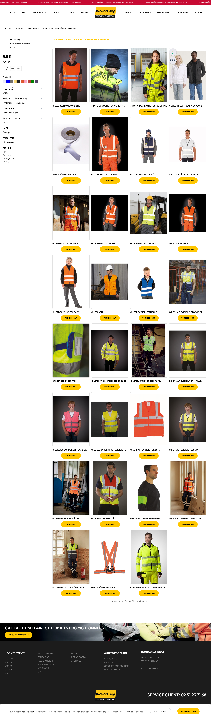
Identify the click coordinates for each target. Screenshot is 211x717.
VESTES (8, 666)
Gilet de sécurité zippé (142, 174)
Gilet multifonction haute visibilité (145, 381)
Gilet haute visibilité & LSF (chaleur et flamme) (144, 450)
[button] (18, 635)
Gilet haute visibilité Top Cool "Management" (185, 312)
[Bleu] (8, 81)
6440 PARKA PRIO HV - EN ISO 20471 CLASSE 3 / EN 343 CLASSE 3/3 (148, 106)
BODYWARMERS (45, 653)
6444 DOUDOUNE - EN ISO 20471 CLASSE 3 (107, 106)
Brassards (15, 40)
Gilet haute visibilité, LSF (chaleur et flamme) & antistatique (65, 518)
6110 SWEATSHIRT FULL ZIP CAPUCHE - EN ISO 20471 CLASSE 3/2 (148, 587)
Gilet (12, 47)
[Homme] (6, 68)
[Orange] (22, 81)
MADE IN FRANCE (46, 664)
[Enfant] (13, 68)
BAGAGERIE (109, 662)
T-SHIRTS (9, 658)
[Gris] (11, 81)
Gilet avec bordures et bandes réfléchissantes (69, 450)
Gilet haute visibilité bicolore (69, 587)
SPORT (41, 671)
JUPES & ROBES (78, 657)
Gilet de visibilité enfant (143, 312)
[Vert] (32, 81)
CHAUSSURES (110, 658)
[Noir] (18, 81)
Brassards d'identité (63, 381)
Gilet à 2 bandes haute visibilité (108, 450)
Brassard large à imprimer (145, 518)
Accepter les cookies (188, 711)
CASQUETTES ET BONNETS (116, 666)
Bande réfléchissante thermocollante (64, 174)
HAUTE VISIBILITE (45, 660)
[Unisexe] (19, 68)
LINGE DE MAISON (112, 669)
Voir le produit (71, 112)
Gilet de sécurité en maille (105, 174)
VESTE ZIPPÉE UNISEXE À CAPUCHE (185, 106)
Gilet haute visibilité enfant (184, 450)
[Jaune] (15, 81)
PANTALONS (43, 657)
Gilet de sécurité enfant (65, 312)
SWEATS (8, 669)
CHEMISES (76, 660)
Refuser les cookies (160, 711)
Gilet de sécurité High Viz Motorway (143, 243)
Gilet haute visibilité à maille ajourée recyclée (185, 381)
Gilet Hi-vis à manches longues (108, 381)
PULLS (74, 653)
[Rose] (25, 81)
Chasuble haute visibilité (66, 106)
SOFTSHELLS (11, 673)
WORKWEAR (44, 668)
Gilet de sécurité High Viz (65, 243)
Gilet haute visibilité (102, 518)
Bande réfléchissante (20, 44)
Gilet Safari (97, 312)
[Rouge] (29, 81)
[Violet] (36, 81)
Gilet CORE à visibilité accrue (185, 174)
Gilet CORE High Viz (179, 243)
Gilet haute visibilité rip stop (185, 518)
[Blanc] (4, 81)
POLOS (8, 662)
